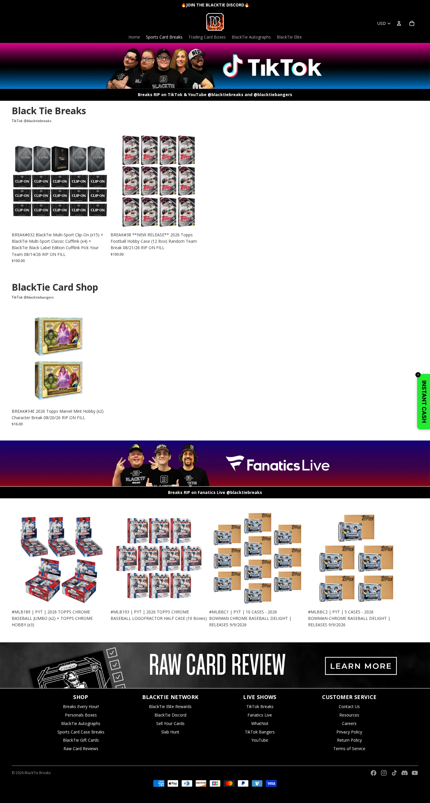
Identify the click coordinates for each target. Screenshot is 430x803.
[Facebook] (373, 772)
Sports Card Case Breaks (80, 732)
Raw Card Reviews (80, 748)
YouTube (259, 740)
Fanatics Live (259, 715)
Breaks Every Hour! (81, 706)
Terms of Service (349, 748)
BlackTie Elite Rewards (170, 706)
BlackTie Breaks (38, 772)
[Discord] (404, 772)
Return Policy (349, 740)
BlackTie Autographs (80, 723)
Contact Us (349, 706)
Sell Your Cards (170, 723)
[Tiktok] (394, 772)
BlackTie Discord (170, 715)
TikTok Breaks (260, 706)
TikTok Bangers (260, 732)
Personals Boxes (81, 715)
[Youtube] (414, 772)
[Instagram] (383, 772)
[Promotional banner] (215, 665)
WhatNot (260, 723)
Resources (349, 715)
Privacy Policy (349, 732)
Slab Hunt (170, 732)
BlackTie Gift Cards (81, 740)
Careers (349, 723)
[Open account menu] (399, 23)
